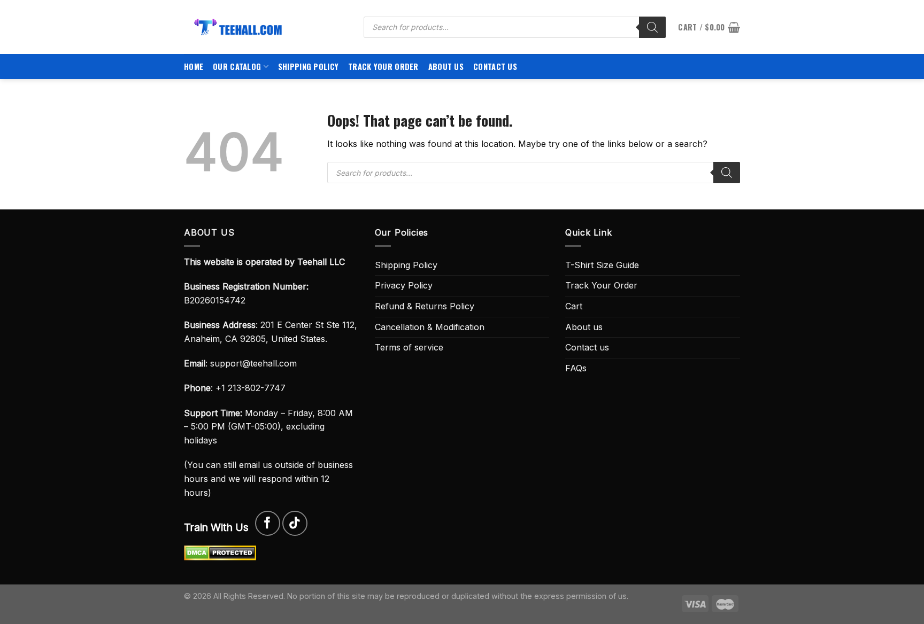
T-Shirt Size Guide (602, 265)
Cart (573, 306)
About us (446, 66)
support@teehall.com (253, 363)
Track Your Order (383, 66)
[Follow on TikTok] (294, 523)
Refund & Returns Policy (424, 306)
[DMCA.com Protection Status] (220, 552)
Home (193, 66)
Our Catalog (237, 66)
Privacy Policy (404, 285)
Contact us (495, 66)
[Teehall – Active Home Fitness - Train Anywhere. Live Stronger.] (266, 27)
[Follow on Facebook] (267, 523)
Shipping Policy (308, 66)
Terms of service (409, 347)
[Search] (652, 27)
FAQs (576, 368)
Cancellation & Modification (429, 327)
